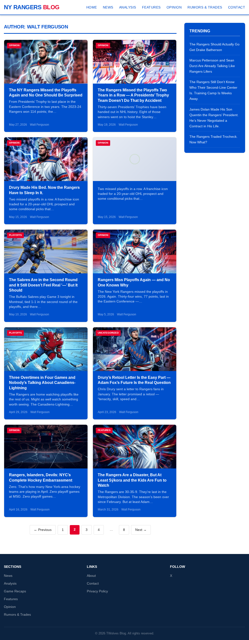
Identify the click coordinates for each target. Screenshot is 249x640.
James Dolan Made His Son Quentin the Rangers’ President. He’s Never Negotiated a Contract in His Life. (214, 117)
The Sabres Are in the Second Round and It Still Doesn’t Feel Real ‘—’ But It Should (43, 285)
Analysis (127, 7)
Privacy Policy (97, 591)
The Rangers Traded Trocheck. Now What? (213, 139)
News (108, 7)
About (91, 576)
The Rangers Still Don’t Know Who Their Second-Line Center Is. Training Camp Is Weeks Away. (213, 90)
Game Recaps (15, 591)
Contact (236, 7)
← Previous (43, 530)
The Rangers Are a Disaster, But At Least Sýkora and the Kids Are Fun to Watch (132, 480)
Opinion (174, 7)
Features (151, 7)
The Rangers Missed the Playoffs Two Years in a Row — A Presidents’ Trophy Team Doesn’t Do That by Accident (133, 95)
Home (91, 7)
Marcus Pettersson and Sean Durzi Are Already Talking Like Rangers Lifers (212, 65)
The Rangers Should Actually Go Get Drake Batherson (214, 47)
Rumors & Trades (204, 7)
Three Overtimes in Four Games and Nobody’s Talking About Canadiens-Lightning (42, 382)
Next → (141, 530)
